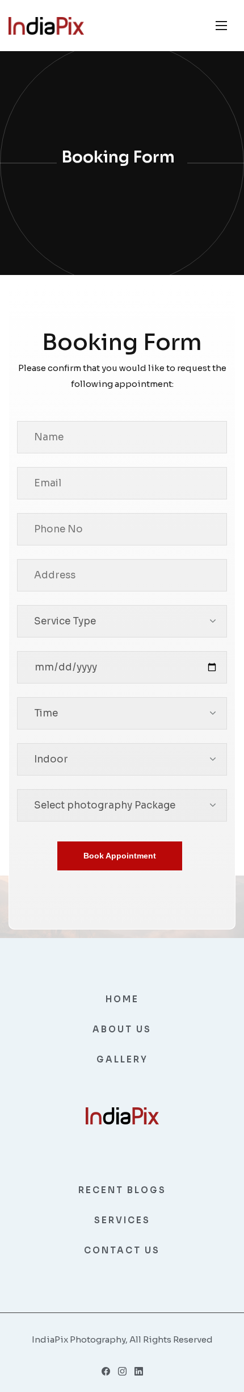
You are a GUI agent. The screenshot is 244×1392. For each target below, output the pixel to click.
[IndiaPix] (46, 26)
